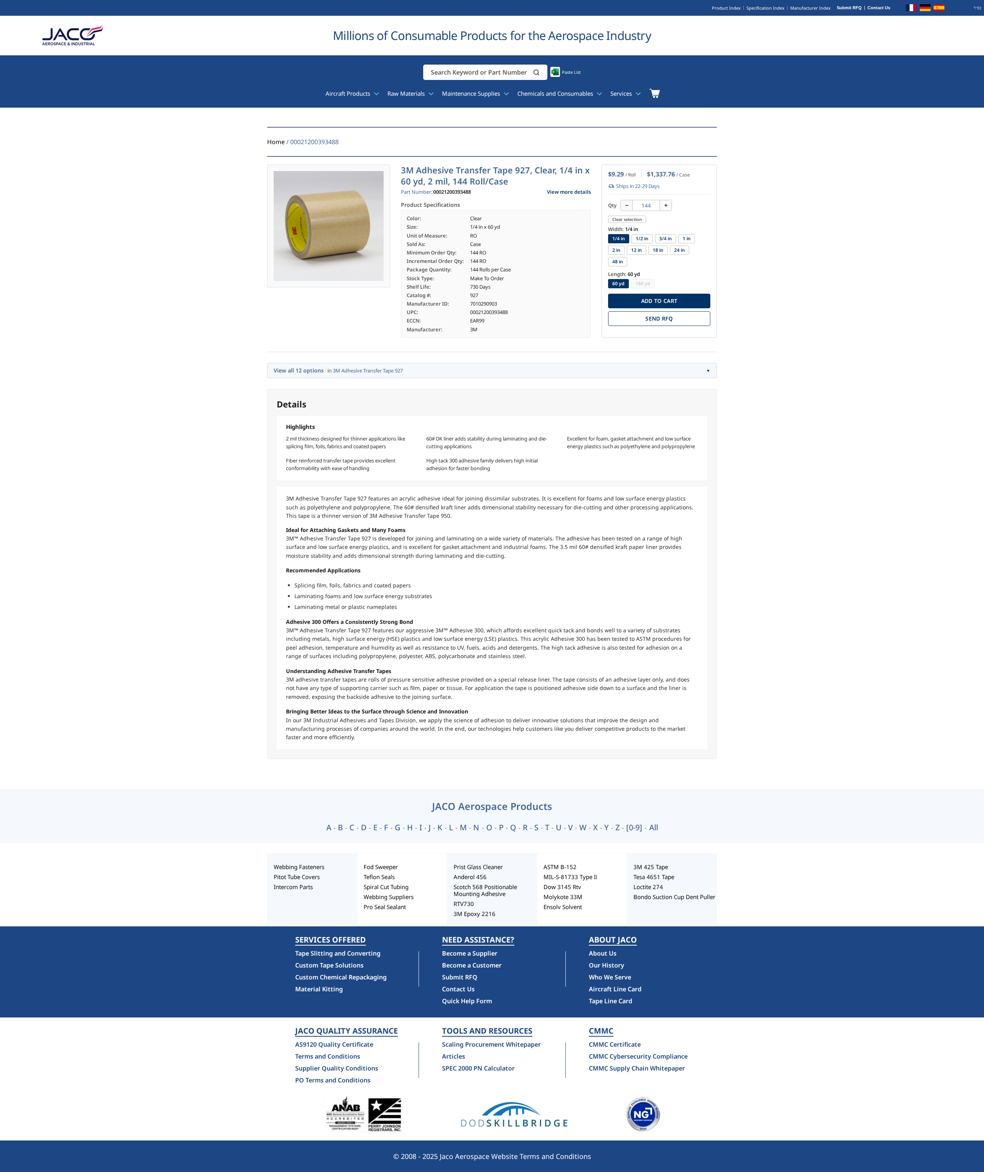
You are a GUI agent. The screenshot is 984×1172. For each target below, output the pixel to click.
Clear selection (627, 219)
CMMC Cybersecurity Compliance (638, 1056)
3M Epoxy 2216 (474, 914)
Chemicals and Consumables (556, 93)
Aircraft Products (349, 93)
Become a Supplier (469, 953)
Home (276, 142)
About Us (603, 953)
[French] (911, 9)
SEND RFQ (659, 318)
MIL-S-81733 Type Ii (570, 877)
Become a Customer (472, 965)
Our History (606, 965)
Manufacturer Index (810, 8)
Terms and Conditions (327, 1056)
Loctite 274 (648, 887)
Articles (453, 1056)
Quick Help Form (467, 1001)
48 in (617, 261)
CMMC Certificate (615, 1044)
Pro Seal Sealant (385, 907)
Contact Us (879, 8)
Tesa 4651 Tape (653, 877)
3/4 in (665, 238)
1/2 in (642, 238)
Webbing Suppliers (389, 897)
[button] (536, 72)
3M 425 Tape (650, 867)
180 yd (642, 283)
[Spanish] (939, 9)
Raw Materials (406, 93)
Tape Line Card (610, 1001)
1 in (687, 238)
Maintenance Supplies (472, 93)
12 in (636, 250)
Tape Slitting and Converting (338, 953)
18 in (658, 250)
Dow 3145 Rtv (562, 887)
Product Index (726, 8)
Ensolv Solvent (563, 907)
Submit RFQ (849, 8)
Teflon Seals (379, 877)
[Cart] (654, 93)
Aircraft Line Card (615, 989)
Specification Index (765, 8)
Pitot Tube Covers (297, 877)
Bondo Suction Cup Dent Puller (674, 897)
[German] (925, 9)
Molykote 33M (563, 897)
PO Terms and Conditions (333, 1080)
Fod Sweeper (381, 867)
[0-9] (634, 827)
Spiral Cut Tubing (386, 887)
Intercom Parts (293, 887)
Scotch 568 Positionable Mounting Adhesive (485, 890)
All (653, 827)
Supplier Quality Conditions (336, 1068)
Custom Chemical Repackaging (341, 977)
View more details (569, 192)
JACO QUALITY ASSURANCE (346, 1031)
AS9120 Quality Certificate (334, 1044)
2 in (616, 250)
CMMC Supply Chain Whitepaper (637, 1068)
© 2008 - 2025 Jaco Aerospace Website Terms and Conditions (492, 1156)
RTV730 (464, 904)
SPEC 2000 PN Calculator (478, 1068)
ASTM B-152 (560, 867)
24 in (679, 250)
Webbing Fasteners (299, 867)
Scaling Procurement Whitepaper (491, 1044)
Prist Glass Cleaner (478, 867)
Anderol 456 (470, 877)
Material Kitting (319, 989)
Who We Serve (610, 977)
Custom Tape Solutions (329, 965)
